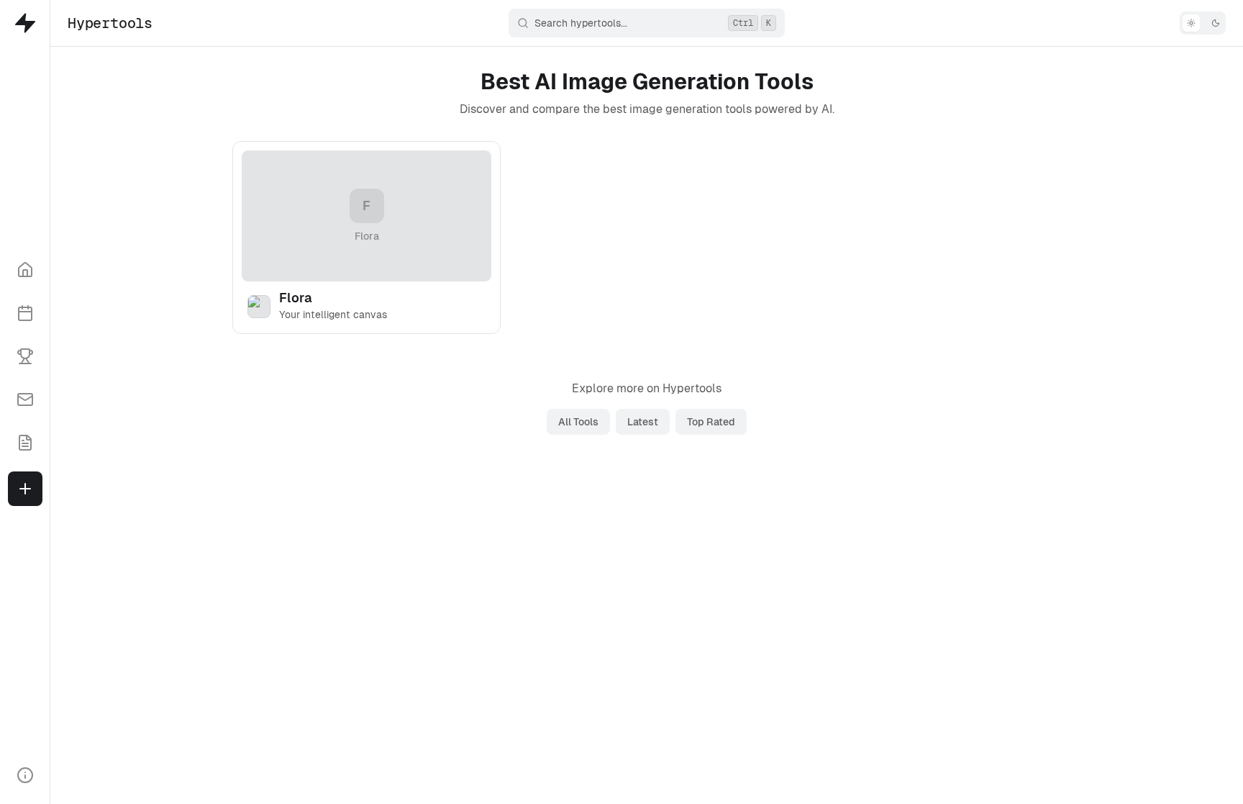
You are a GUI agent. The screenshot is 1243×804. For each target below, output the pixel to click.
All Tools (578, 422)
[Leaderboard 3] (25, 356)
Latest (642, 422)
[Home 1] (25, 270)
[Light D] (1203, 23)
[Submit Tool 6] (25, 488)
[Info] (25, 775)
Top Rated (711, 422)
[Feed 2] (25, 313)
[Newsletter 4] (25, 399)
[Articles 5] (25, 442)
